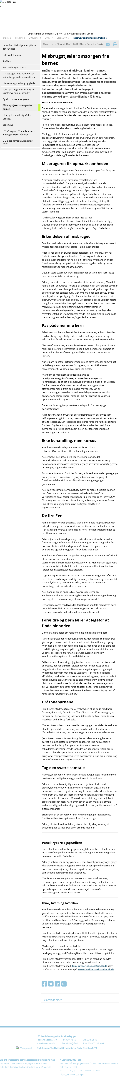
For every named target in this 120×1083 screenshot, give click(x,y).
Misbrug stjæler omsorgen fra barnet (90, 37)
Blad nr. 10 (62, 37)
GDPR (90, 33)
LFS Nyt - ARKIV (63, 33)
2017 (47, 37)
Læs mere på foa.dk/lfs (41, 1067)
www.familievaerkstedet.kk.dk (96, 969)
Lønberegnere (34, 33)
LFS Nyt (18, 37)
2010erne (33, 37)
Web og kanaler (78, 33)
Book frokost (48, 33)
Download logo (76, 1074)
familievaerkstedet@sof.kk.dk (89, 965)
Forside (5, 37)
